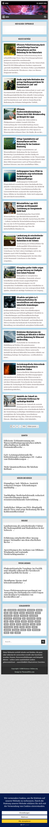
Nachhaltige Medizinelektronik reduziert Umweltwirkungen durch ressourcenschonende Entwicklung (24, 497)
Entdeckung (8, 616)
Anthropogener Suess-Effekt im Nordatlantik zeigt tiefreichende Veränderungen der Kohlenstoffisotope (30, 175)
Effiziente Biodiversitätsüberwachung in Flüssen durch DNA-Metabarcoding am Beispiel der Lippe (31, 113)
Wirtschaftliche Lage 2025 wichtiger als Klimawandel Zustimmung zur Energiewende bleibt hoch (29, 207)
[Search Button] (45, 16)
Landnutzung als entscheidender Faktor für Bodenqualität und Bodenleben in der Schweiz (30, 238)
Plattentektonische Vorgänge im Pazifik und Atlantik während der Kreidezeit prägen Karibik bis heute (23, 570)
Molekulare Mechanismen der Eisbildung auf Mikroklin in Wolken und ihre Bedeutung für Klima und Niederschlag (31, 336)
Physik (19, 624)
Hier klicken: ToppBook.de (24, 23)
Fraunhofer (33, 616)
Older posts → (33, 426)
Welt (29, 630)
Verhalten (15, 630)
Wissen (6, 633)
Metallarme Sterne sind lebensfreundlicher (15, 581)
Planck (32, 624)
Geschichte (7, 618)
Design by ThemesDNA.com (24, 672)
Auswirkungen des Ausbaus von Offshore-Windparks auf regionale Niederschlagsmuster (24, 552)
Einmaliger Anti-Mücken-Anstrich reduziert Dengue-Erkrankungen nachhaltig (21, 485)
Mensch (37, 621)
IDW (24, 618)
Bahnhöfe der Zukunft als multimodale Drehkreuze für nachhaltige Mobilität (28, 399)
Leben (6, 621)
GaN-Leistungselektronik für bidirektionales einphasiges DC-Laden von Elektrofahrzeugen (23, 456)
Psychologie (8, 627)
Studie (28, 627)
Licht (11, 621)
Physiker (25, 624)
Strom (22, 627)
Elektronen (29, 613)
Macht (17, 621)
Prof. (38, 624)
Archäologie (12, 610)
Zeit (12, 633)
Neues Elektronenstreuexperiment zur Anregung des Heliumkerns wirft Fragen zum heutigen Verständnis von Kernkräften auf (23, 593)
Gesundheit (17, 618)
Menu (6, 3)
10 (5, 610)
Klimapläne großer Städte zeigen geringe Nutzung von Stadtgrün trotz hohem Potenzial (30, 270)
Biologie (39, 610)
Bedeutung (31, 610)
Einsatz (22, 613)
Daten (6, 613)
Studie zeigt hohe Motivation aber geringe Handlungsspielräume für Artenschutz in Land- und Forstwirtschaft (30, 83)
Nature (12, 624)
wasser (23, 630)
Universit (7, 630)
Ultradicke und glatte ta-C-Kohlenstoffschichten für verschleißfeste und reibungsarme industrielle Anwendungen (30, 301)
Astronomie (21, 610)
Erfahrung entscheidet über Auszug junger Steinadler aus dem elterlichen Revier (22, 540)
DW (11, 613)
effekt (16, 613)
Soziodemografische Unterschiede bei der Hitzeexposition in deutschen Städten (31, 367)
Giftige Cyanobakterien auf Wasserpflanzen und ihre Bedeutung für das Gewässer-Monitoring (29, 143)
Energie (37, 613)
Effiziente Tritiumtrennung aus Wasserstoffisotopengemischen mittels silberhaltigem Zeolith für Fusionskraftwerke (22, 443)
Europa (16, 616)
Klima (38, 618)
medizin (30, 621)
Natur (6, 624)
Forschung (24, 616)
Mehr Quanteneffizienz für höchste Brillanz (21, 467)
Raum (16, 627)
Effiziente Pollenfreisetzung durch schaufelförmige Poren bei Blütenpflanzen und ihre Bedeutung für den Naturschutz (31, 49)
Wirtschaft (36, 630)
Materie (24, 621)
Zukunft (17, 633)
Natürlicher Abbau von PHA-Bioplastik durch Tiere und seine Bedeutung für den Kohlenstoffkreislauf (24, 509)
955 (24, 426)
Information (31, 618)
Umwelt (34, 627)
